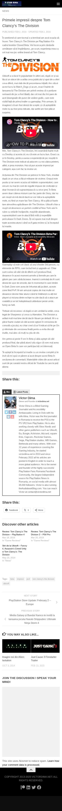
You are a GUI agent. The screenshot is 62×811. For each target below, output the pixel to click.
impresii (20, 579)
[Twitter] (6, 412)
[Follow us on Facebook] (39, 787)
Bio (8, 392)
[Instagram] (8, 417)
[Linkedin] (28, 787)
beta (12, 579)
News (5, 11)
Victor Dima (27, 398)
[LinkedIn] (14, 412)
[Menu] (58, 4)
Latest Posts (22, 392)
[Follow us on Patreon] (23, 787)
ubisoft (6, 583)
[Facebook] (10, 412)
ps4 (28, 579)
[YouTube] (12, 417)
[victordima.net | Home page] (15, 3)
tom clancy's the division (43, 579)
